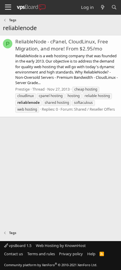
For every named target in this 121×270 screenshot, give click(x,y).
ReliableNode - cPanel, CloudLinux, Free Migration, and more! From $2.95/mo (61, 45)
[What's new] (102, 7)
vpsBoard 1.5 (19, 245)
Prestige (22, 89)
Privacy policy (71, 253)
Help (91, 253)
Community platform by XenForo (50, 265)
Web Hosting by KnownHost (61, 245)
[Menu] (8, 7)
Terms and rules (41, 253)
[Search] (114, 7)
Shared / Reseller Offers (94, 109)
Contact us (13, 253)
